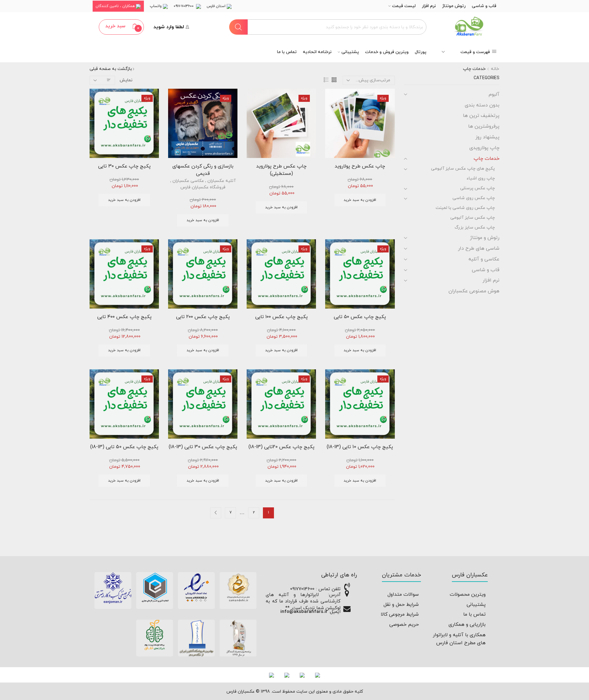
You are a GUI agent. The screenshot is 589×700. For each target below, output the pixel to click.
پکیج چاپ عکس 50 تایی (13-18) (124, 447)
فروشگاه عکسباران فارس (202, 187)
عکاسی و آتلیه (483, 259)
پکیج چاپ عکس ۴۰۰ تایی (124, 316)
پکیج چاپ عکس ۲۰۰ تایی (203, 316)
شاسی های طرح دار (478, 248)
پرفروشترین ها (483, 126)
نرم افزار (429, 6)
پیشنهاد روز (487, 137)
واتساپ (156, 6)
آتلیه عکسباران (221, 181)
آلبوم (494, 94)
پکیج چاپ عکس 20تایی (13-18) (281, 447)
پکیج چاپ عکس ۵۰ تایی (360, 316)
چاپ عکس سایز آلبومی (472, 218)
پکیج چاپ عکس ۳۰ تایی (124, 166)
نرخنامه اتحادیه (317, 52)
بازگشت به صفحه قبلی (111, 69)
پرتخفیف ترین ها (481, 115)
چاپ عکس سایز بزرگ (475, 227)
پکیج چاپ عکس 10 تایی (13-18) (360, 447)
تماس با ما (287, 52)
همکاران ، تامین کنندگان (116, 6)
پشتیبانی (350, 52)
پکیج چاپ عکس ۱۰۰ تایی (281, 316)
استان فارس (217, 6)
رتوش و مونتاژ (484, 237)
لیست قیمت (404, 6)
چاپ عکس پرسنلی (477, 188)
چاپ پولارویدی (484, 147)
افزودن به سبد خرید (360, 200)
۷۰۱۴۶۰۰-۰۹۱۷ (185, 6)
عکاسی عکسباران (188, 181)
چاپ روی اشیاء (481, 178)
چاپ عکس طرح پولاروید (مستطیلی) (281, 170)
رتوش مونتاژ (454, 6)
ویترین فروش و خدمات (387, 52)
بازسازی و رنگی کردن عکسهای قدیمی (202, 170)
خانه (495, 69)
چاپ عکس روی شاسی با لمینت (465, 208)
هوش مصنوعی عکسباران (473, 291)
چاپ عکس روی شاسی (473, 198)
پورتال (420, 52)
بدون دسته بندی (482, 105)
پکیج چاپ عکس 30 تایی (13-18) (203, 447)
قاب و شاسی (484, 6)
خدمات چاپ (486, 158)
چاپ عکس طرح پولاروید (360, 166)
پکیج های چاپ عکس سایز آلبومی (463, 168)
